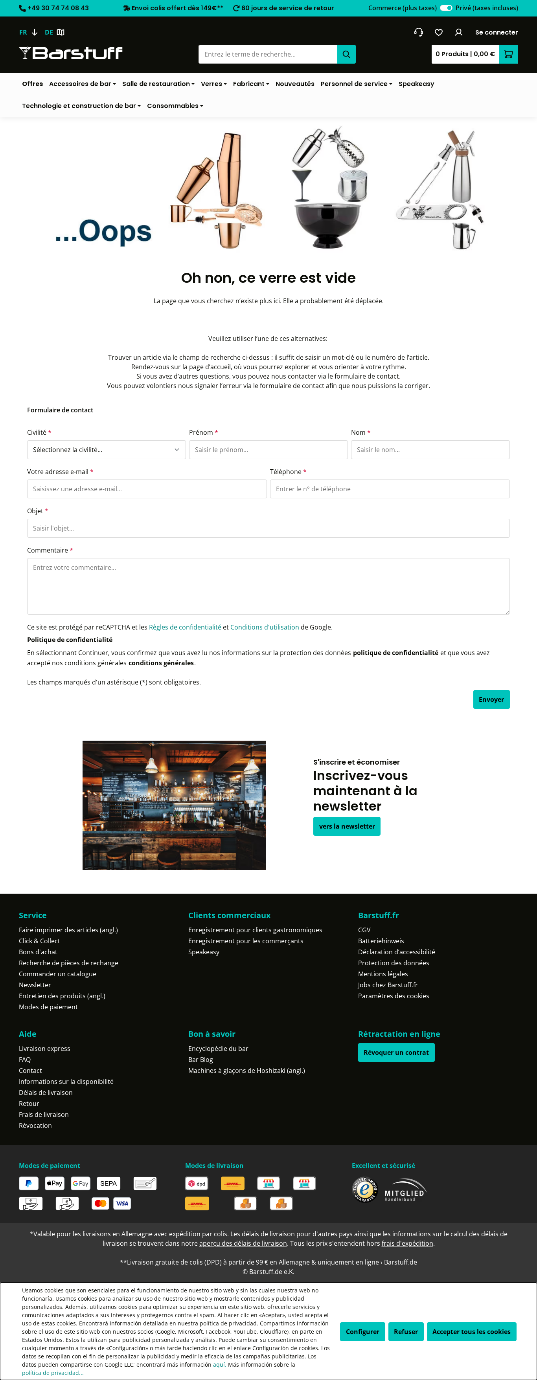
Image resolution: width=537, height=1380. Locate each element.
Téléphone (288, 471)
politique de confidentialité (395, 652)
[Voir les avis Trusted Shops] (365, 1190)
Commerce (402, 8)
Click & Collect (39, 941)
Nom (361, 432)
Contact (30, 1070)
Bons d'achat (38, 952)
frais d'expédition (407, 1243)
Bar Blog (200, 1059)
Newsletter (35, 985)
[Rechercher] (346, 54)
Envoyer (491, 699)
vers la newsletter (347, 826)
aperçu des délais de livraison (243, 1243)
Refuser (406, 1331)
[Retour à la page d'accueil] (71, 53)
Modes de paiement (48, 1007)
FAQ (25, 1059)
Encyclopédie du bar (218, 1048)
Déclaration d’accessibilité (396, 952)
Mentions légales (383, 974)
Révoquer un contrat (396, 1052)
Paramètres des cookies (393, 996)
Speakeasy (203, 952)
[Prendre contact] (418, 32)
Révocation (35, 1125)
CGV (364, 930)
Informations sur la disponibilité (66, 1081)
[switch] (446, 8)
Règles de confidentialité (185, 627)
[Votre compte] (459, 32)
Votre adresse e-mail (60, 471)
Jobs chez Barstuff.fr (388, 985)
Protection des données (393, 963)
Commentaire (50, 550)
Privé (487, 8)
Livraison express (44, 1048)
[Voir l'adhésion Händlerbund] (406, 1190)
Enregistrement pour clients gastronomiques (255, 930)
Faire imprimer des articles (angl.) (68, 930)
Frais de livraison (44, 1114)
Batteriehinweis (381, 941)
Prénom (203, 432)
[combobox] (268, 54)
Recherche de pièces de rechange (68, 963)
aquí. (219, 1364)
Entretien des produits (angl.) (62, 996)
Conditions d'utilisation (264, 627)
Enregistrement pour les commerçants (245, 941)
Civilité (39, 432)
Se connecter (496, 32)
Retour (29, 1103)
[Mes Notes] (439, 32)
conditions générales (161, 663)
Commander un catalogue (57, 974)
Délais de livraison (46, 1092)
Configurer (362, 1331)
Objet (37, 511)
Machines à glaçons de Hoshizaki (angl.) (246, 1070)
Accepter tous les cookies (471, 1331)
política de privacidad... (53, 1372)
